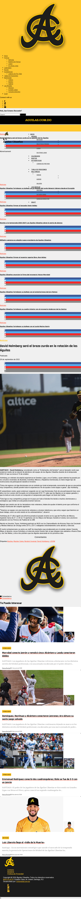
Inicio (6, 56)
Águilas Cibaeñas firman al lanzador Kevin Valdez (18, 206)
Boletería (10, 872)
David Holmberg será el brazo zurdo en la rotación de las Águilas (24, 138)
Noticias (11, 60)
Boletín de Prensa (14, 62)
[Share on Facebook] (42, 209)
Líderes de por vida (15, 74)
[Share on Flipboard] (42, 213)
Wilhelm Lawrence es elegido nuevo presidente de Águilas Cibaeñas (25, 240)
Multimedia (7, 78)
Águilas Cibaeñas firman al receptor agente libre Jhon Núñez (23, 257)
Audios (10, 82)
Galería (10, 84)
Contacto (10, 870)
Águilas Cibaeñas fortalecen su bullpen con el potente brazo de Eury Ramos (28, 292)
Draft (6, 94)
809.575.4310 (8, 879)
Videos (10, 80)
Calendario (7, 68)
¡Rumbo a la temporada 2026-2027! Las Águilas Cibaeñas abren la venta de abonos (31, 223)
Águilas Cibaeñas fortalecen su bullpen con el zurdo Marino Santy (25, 326)
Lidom (10, 64)
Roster (6, 70)
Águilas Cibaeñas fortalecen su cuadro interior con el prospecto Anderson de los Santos (33, 309)
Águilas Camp (19, 541)
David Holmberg (43, 541)
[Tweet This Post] (42, 211)
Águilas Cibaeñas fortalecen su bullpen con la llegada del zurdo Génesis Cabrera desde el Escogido (37, 188)
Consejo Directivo (14, 92)
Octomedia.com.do (23, 881)
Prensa (6, 58)
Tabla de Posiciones (11, 76)
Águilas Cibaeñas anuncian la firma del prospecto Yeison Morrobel (25, 275)
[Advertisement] (40, 167)
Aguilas (10, 541)
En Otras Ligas (13, 66)
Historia (11, 88)
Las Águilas (8, 86)
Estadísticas (8, 72)
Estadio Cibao (13, 90)
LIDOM (52, 541)
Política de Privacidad (15, 874)
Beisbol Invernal (30, 541)
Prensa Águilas (6, 668)
